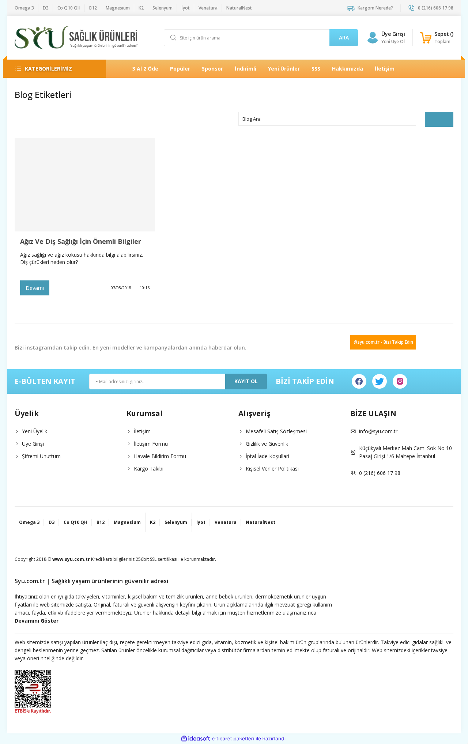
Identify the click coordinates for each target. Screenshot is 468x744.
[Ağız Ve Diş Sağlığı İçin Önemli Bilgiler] (85, 184)
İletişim (142, 431)
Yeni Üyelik (34, 431)
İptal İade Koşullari (267, 456)
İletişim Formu (151, 443)
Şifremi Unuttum (41, 456)
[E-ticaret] (233, 739)
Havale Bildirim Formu (160, 456)
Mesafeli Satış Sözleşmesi (276, 431)
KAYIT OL (246, 381)
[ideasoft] (195, 738)
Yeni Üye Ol (393, 41)
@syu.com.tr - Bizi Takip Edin (383, 342)
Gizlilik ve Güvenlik (267, 443)
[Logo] (76, 37)
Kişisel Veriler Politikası (272, 468)
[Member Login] (372, 38)
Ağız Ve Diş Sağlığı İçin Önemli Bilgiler (80, 241)
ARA (344, 37)
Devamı (35, 287)
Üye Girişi (393, 33)
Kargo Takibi (148, 468)
